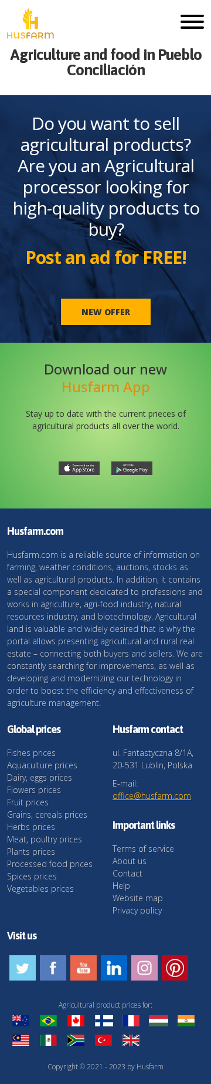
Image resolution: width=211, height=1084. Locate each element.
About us (130, 860)
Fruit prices (28, 802)
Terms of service (143, 848)
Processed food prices (50, 863)
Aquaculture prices (42, 765)
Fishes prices (31, 752)
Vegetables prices (40, 888)
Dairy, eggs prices (39, 777)
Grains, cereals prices (47, 814)
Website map (138, 898)
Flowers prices (34, 789)
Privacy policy (137, 910)
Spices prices (32, 876)
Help (121, 885)
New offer (105, 311)
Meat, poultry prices (44, 839)
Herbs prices (31, 826)
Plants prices (31, 851)
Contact (127, 873)
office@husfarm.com (152, 795)
